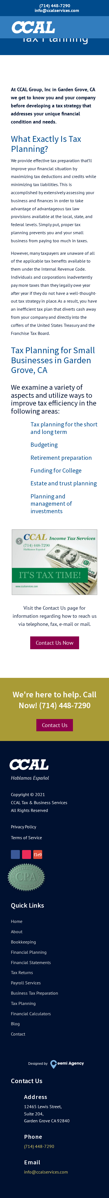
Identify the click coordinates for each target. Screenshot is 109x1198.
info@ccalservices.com (46, 1172)
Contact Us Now (55, 642)
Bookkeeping (23, 942)
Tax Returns (22, 972)
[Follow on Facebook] (15, 854)
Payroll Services (26, 982)
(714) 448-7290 (54, 5)
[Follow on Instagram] (26, 854)
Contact (18, 1034)
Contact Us (54, 725)
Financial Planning (29, 952)
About (16, 931)
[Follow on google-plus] (37, 854)
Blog (15, 1023)
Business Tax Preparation (34, 993)
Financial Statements (31, 962)
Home (16, 921)
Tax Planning (23, 1003)
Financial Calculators (31, 1013)
